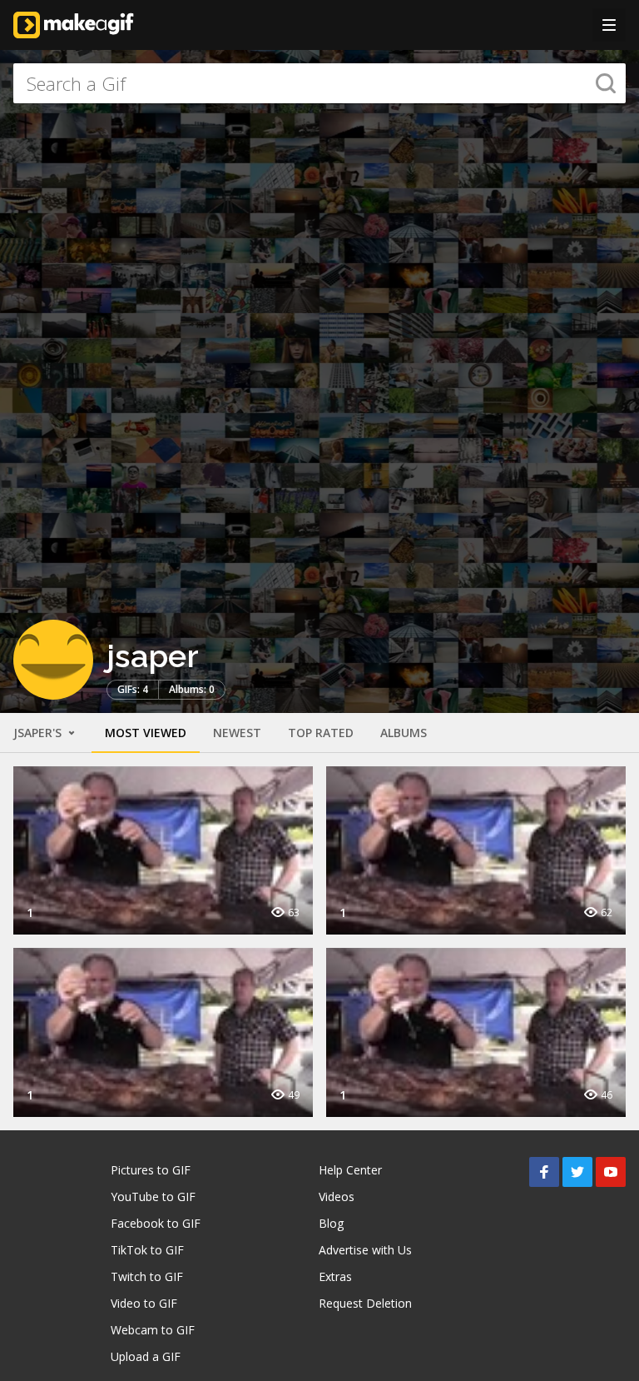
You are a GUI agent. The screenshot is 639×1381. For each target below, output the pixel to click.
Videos (336, 1196)
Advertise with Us (365, 1250)
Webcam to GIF (153, 1330)
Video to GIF (144, 1303)
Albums (403, 732)
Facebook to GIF (156, 1223)
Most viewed (145, 732)
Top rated (321, 732)
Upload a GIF (146, 1356)
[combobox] (319, 83)
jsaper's (39, 732)
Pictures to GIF (151, 1170)
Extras (335, 1276)
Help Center (350, 1170)
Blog (331, 1223)
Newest (237, 732)
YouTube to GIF (153, 1196)
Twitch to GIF (147, 1276)
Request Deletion (365, 1303)
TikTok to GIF (147, 1250)
